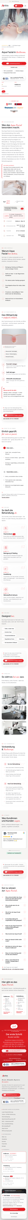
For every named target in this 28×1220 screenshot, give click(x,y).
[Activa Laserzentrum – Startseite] (5, 6)
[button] (25, 5)
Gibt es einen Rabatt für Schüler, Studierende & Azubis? (12, 961)
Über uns (4, 1136)
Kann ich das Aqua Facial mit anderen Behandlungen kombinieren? (13, 927)
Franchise (4, 1143)
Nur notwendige (14, 1213)
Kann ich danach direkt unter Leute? (13, 940)
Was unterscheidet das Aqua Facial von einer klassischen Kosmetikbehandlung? (13, 898)
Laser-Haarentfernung (7, 1112)
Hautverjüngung (6, 1116)
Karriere (4, 1141)
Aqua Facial (5, 1128)
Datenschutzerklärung (8, 1205)
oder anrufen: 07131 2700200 (11, 418)
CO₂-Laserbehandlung (7, 1123)
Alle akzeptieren (14, 1209)
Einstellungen (14, 1216)
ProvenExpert (17, 1098)
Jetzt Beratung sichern (13, 1050)
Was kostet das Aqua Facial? (13, 934)
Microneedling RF (6, 1126)
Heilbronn (7, 43)
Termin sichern (5, 497)
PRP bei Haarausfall (7, 1130)
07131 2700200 (15, 1054)
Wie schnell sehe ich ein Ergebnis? (12, 906)
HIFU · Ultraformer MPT (8, 1121)
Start (3, 43)
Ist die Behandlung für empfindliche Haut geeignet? (13, 919)
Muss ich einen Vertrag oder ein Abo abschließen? (13, 953)
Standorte (4, 1139)
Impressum (19, 1205)
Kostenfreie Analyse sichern (13, 415)
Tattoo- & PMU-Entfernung (8, 1114)
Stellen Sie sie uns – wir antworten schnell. (13, 969)
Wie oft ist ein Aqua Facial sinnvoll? (12, 912)
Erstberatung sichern (13, 63)
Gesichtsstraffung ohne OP (8, 1119)
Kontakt (4, 1146)
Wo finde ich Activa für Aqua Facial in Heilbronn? (13, 947)
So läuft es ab (14, 67)
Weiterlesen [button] (6, 846)
